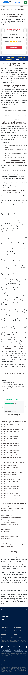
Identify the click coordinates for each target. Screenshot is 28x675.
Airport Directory (18, 627)
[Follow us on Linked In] (26, 647)
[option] (14, 385)
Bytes (15, 634)
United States (16, 9)
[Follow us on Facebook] (2, 647)
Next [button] (26, 385)
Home (2, 9)
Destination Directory (19, 630)
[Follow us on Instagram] (8, 647)
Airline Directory (5, 630)
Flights (5, 9)
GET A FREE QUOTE (14, 47)
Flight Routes (4, 627)
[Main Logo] (8, 2)
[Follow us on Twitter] (20, 647)
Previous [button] (1, 385)
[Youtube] (14, 647)
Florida (21, 9)
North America (10, 9)
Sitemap (3, 634)
